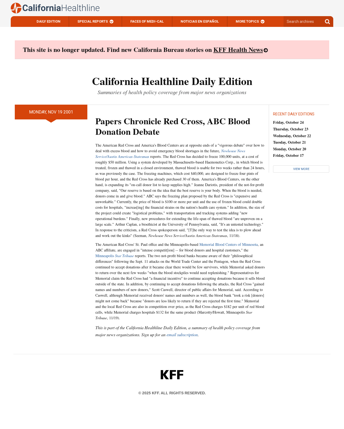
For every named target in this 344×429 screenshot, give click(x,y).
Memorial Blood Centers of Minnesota (228, 244)
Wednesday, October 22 (292, 136)
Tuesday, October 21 (289, 142)
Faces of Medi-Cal (147, 21)
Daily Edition (48, 21)
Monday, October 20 (289, 149)
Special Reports (92, 21)
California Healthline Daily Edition (172, 81)
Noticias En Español (200, 21)
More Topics (247, 21)
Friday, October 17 (288, 155)
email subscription (182, 334)
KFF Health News (238, 49)
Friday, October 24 (288, 122)
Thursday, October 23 (290, 129)
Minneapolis (114, 255)
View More (301, 169)
